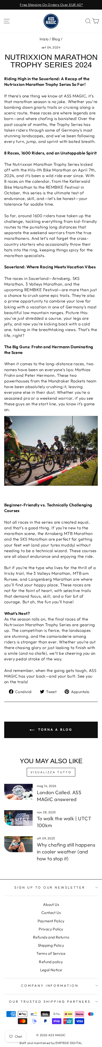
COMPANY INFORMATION (50, 985)
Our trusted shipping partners (50, 1001)
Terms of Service (51, 953)
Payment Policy (51, 921)
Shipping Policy (51, 945)
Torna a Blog (54, 729)
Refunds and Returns (51, 937)
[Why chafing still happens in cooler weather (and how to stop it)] (18, 844)
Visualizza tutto (51, 772)
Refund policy (51, 961)
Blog (56, 39)
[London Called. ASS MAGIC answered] (18, 792)
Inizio (44, 39)
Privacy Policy (51, 929)
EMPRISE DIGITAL (68, 1043)
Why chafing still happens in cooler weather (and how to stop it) (66, 852)
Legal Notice (51, 970)
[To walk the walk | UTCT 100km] (18, 818)
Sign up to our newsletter (49, 887)
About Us (51, 904)
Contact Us (51, 912)
